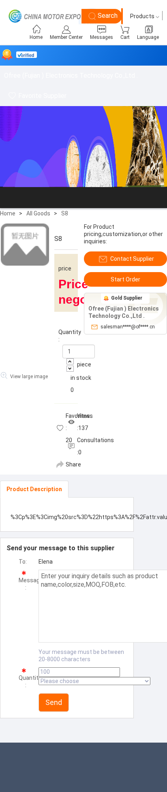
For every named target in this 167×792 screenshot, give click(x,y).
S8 (64, 213)
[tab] (34, 489)
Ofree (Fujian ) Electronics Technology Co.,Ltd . (71, 75)
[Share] (60, 464)
